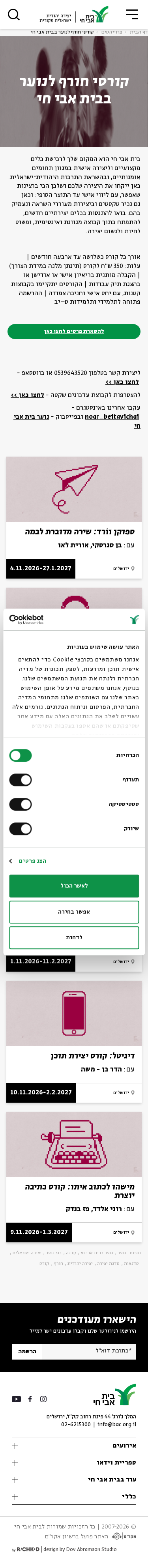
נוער (122, 1253)
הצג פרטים (32, 861)
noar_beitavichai (112, 417)
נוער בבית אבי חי (97, 1253)
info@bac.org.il (116, 1424)
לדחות (74, 937)
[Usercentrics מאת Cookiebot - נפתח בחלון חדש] (42, 619)
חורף (58, 1263)
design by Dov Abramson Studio (80, 1549)
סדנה (71, 1253)
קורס (44, 1263)
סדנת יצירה (108, 1263)
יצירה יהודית (80, 1263)
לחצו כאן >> (122, 382)
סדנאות (131, 1263)
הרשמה (27, 1351)
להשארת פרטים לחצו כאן (74, 331)
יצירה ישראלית (26, 1253)
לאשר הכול (74, 886)
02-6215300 (76, 1424)
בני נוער (54, 1253)
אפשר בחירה (74, 912)
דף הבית (139, 32)
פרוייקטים (111, 32)
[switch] (22, 780)
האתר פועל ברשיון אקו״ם (77, 1537)
